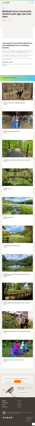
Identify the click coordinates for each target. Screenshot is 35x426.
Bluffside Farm (20, 51)
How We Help (5, 402)
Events (3, 404)
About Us (19, 402)
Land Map (19, 407)
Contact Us (4, 407)
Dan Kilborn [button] (4, 65)
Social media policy (28, 419)
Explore (4, 400)
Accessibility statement (29, 418)
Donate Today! (18, 381)
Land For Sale (20, 405)
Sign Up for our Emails (22, 392)
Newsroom (19, 400)
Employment (20, 404)
